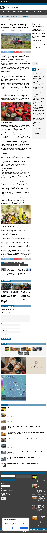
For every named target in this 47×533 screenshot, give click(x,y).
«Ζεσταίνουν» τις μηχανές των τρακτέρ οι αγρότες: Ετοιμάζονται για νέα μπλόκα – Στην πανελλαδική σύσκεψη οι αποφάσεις (5, 297)
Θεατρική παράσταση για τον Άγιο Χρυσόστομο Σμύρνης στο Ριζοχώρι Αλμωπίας (24, 463)
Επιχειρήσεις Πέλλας (24, 16)
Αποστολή (35, 63)
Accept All (24, 527)
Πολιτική (14, 11)
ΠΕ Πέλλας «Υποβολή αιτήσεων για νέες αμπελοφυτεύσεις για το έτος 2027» (23, 420)
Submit (3, 498)
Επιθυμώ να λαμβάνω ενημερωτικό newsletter (7, 491)
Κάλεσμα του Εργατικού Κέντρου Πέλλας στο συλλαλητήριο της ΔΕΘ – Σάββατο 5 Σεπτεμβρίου (24, 414)
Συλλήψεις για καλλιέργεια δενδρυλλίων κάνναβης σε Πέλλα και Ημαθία (38, 107)
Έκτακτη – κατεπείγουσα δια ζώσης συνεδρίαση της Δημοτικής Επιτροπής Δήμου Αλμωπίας (24, 458)
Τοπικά (2, 11)
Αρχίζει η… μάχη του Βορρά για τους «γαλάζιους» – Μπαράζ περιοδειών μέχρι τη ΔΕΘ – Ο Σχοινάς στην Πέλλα (38, 113)
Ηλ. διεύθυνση (4, 326)
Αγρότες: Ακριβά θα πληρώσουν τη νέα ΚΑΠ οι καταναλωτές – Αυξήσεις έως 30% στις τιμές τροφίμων (25, 295)
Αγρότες (6, 262)
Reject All (16, 527)
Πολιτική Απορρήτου (34, 529)
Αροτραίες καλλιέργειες (7, 265)
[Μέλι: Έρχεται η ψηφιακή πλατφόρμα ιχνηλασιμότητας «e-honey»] (7, 349)
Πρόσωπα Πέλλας (5, 16)
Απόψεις (39, 11)
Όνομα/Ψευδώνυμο (36, 40)
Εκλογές (3, 13)
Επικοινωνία (8, 4)
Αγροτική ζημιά (20, 262)
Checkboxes (4, 488)
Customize (8, 527)
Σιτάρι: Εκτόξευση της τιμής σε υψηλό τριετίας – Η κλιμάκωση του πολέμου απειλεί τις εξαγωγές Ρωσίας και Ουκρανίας (38, 101)
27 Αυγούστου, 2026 (11, 440)
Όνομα (2, 323)
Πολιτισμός (32, 11)
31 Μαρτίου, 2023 (6, 30)
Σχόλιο (2, 314)
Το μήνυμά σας (36, 47)
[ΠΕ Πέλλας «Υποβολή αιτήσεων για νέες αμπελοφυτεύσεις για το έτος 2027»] (17, 349)
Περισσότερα (10, 13)
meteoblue (3, 401)
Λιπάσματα (16, 265)
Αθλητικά (26, 11)
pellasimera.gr (13, 30)
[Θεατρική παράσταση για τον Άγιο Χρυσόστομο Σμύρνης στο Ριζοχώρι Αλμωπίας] (3, 465)
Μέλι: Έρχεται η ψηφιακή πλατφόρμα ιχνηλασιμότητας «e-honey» (21, 407)
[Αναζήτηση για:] (8, 476)
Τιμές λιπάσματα (24, 265)
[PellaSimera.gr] (9, 9)
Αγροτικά (20, 11)
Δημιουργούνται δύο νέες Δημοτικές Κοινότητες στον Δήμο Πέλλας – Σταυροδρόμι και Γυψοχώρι (38, 121)
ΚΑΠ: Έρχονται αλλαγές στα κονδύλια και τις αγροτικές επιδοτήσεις (15, 294)
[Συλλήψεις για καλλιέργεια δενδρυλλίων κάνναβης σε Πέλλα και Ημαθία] (34, 349)
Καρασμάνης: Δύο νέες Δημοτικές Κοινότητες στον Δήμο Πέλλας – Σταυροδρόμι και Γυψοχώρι (38, 93)
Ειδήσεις (8, 11)
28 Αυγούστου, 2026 (11, 409)
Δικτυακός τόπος (4, 330)
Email (33, 58)
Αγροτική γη (12, 262)
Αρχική (2, 4)
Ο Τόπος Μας (14, 16)
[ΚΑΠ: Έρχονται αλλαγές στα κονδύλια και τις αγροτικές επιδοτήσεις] (16, 286)
